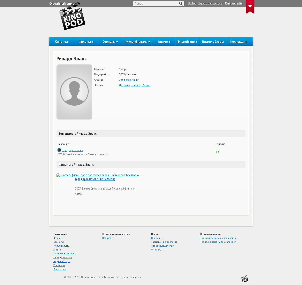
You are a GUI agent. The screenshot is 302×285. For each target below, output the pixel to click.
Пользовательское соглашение (218, 237)
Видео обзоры (213, 41)
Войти (192, 3)
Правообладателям (162, 245)
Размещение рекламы (164, 241)
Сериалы (109, 41)
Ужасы (146, 85)
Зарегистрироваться (210, 3)
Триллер (136, 85)
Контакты (156, 249)
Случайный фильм (63, 3)
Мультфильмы (137, 41)
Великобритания (129, 80)
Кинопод (61, 41)
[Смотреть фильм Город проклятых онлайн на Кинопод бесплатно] (97, 175)
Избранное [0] (233, 3)
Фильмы (84, 41)
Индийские (186, 41)
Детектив (124, 85)
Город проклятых (72, 150)
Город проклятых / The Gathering (95, 179)
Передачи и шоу (62, 257)
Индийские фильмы (64, 253)
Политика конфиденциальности (218, 241)
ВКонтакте (108, 237)
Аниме (163, 41)
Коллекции (238, 41)
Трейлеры (59, 265)
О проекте (157, 237)
